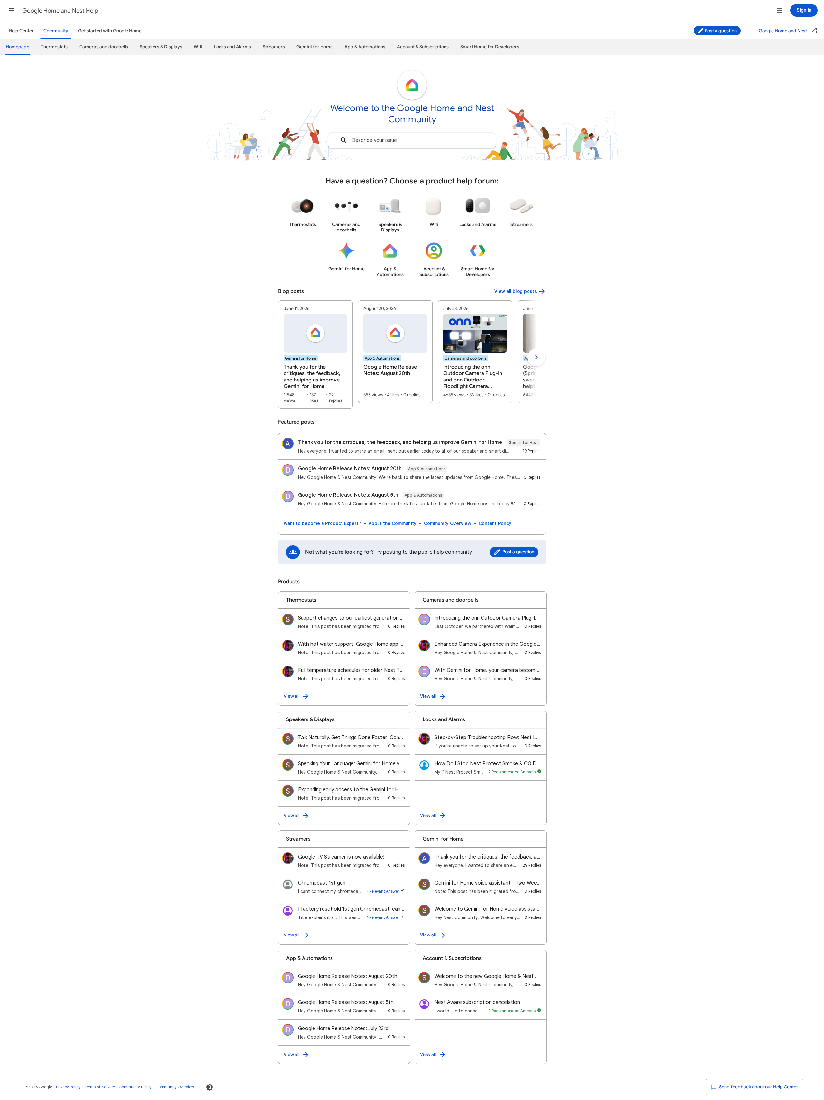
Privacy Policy (68, 1087)
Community (55, 30)
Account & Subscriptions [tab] (423, 47)
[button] (11, 10)
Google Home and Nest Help (60, 10)
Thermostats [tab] (54, 47)
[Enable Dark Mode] (209, 1087)
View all (291, 696)
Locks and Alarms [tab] (232, 47)
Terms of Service (99, 1087)
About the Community (393, 523)
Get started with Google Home (110, 30)
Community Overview (447, 523)
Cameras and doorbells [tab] (103, 47)
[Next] (536, 357)
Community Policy (135, 1087)
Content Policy (495, 523)
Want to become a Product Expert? (322, 523)
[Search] (343, 140)
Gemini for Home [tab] (314, 47)
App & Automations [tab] (364, 47)
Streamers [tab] (274, 47)
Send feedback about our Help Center (758, 1087)
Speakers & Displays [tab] (161, 47)
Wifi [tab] (198, 47)
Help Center (21, 30)
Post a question (720, 30)
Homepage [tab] (17, 47)
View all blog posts (515, 291)
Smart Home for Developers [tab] (489, 47)
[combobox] (412, 140)
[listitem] (315, 354)
